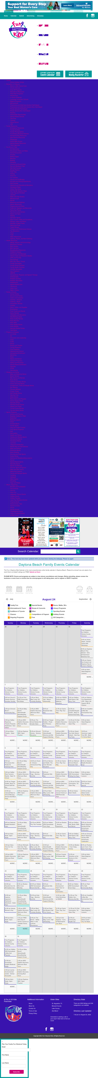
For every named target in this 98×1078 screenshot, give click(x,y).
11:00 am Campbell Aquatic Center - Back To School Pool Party (74, 711)
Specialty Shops (15, 403)
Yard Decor (13, 330)
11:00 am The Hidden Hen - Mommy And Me (74, 897)
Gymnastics (13, 433)
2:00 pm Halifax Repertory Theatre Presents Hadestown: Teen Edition (10, 723)
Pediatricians (14, 282)
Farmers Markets (15, 389)
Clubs (12, 340)
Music (12, 357)
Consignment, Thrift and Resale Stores (22, 385)
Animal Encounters (16, 153)
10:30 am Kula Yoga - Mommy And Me (35, 774)
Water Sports (14, 479)
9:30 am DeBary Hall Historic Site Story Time (74, 699)
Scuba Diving (14, 456)
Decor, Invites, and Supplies (18, 307)
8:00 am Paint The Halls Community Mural (86, 886)
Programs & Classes (12, 332)
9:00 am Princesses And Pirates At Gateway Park (9, 763)
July (11, 599)
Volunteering (14, 370)
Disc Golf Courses (15, 168)
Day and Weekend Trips (17, 166)
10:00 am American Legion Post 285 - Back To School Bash (86, 734)
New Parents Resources (17, 137)
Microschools (14, 103)
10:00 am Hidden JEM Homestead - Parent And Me (35, 886)
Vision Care (13, 288)
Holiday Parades (15, 498)
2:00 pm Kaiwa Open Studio (73, 792)
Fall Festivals (14, 488)
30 (5, 936)
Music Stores (14, 397)
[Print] (79, 589)
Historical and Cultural (17, 351)
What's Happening (12, 485)
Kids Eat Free (14, 395)
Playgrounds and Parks (17, 206)
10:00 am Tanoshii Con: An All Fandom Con (10, 886)
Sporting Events (59, 611)
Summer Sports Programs (18, 467)
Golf (11, 431)
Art (11, 336)
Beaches (13, 158)
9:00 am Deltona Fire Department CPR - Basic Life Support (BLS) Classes (86, 701)
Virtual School (14, 122)
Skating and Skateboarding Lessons (21, 458)
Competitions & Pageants (40, 614)
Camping (13, 162)
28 (69, 871)
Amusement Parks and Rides (19, 151)
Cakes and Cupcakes (16, 298)
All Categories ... (59, 617)
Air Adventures (14, 149)
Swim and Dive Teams (17, 469)
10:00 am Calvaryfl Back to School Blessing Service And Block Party (10, 794)
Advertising (30, 16)
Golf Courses (14, 183)
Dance (12, 343)
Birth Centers (14, 246)
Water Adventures (15, 237)
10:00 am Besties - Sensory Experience (61, 824)
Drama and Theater (16, 345)
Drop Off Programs (16, 90)
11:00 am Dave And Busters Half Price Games (48, 910)
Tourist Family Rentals (17, 408)
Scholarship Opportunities (18, 115)
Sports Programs (11, 412)
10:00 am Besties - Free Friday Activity (74, 847)
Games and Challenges (17, 179)
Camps (8, 80)
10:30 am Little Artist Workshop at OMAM (61, 897)
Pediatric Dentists (15, 279)
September (83, 599)
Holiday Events (14, 496)
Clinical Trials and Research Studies (21, 256)
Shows (12, 508)
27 (57, 871)
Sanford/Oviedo (78, 11)
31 (18, 936)
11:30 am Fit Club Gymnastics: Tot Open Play (74, 722)
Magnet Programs (15, 101)
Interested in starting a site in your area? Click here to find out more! (60, 1019)
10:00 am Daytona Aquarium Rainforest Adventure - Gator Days (10, 900)
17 (18, 809)
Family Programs (15, 347)
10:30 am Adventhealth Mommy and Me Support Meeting (48, 734)
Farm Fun (13, 492)
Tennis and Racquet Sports (18, 473)
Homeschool (14, 95)
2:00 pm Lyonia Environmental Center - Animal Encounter (9, 972)
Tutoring (12, 120)
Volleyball (13, 477)
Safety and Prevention (17, 363)
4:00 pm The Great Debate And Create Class (35, 722)
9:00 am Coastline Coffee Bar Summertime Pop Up (86, 711)
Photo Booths (14, 326)
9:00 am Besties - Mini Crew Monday (23, 886)
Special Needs (37, 605)
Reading (12, 113)
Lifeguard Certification (17, 445)
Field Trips (13, 172)
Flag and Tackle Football (17, 427)
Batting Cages (14, 156)
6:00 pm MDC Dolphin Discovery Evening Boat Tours (61, 734)
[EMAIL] (89, 589)
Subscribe (16, 1072)
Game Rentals (14, 313)
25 (31, 871)
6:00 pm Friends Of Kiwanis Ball (61, 855)
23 (5, 871)
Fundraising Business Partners (19, 134)
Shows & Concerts (38, 608)
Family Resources (11, 126)
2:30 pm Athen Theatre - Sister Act (9, 733)
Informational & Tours (18, 608)
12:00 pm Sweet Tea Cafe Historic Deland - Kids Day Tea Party (74, 734)
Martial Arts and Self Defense (19, 446)
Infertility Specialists (16, 269)
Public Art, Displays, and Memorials (21, 208)
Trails (11, 235)
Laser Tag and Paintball (17, 193)
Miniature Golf (14, 198)
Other (34, 611)
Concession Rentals (16, 303)
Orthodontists (14, 277)
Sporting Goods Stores (17, 405)
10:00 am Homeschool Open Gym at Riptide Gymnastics (60, 887)
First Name (5, 1055)
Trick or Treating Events (17, 513)
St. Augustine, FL (57, 1003)
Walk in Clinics (14, 290)
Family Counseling (15, 263)
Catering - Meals (15, 301)
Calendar (13, 16)
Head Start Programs (16, 94)
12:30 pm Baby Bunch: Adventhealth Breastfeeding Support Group (22, 712)
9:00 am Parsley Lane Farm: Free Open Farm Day (86, 847)
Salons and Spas (15, 214)
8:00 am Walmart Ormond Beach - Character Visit (74, 763)
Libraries (13, 195)
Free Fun (13, 176)
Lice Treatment (14, 271)
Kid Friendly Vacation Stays (18, 191)
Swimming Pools (15, 225)
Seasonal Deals (15, 506)
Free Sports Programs (17, 429)
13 (57, 748)
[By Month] (9, 589)
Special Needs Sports (16, 462)
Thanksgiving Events (16, 511)
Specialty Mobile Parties (17, 328)
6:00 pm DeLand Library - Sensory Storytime (35, 733)
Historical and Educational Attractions (21, 185)
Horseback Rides (15, 187)
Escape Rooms (14, 170)
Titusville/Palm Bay (56, 11)
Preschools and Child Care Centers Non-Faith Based (26, 107)
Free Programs (14, 349)
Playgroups (13, 139)
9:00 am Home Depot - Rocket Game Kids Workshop (86, 642)
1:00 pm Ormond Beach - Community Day (10, 710)
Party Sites (13, 322)
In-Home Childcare (16, 97)
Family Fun (14, 605)
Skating (12, 216)
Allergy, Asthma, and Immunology (20, 242)
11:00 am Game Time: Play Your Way (61, 710)
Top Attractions (14, 231)
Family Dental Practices (17, 265)
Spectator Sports (15, 218)
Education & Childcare (13, 84)
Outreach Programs (16, 361)
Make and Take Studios (17, 197)
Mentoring (13, 355)
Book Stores (14, 380)
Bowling (12, 160)
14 (69, 748)
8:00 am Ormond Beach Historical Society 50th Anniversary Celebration (86, 837)
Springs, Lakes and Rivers (18, 221)
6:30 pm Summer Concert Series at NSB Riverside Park (61, 793)
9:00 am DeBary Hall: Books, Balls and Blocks (74, 824)
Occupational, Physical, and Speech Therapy (23, 275)
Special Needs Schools (17, 116)
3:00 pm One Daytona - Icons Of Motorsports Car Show (61, 920)
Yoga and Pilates (15, 483)
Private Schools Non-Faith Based (20, 111)
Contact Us (32, 1008)
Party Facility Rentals (16, 319)
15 (82, 748)
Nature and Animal (16, 359)
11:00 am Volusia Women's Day (10, 909)
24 (18, 871)
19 (44, 809)
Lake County (56, 1008)
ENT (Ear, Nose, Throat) (17, 261)
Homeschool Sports (16, 439)
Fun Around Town (11, 147)
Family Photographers (17, 132)
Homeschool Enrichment (17, 353)
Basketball (13, 418)
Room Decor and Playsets (18, 399)
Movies (12, 200)
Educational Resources (17, 92)
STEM (12, 368)
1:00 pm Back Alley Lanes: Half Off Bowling (48, 792)
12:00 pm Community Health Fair (72, 919)
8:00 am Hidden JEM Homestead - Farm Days (48, 824)
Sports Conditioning (16, 466)
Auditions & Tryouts (17, 611)
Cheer (12, 422)
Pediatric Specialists (16, 280)
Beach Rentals (14, 376)
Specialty (13, 366)
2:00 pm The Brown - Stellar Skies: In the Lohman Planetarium (34, 921)
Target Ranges (14, 227)
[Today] (29, 589)
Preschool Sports (15, 450)
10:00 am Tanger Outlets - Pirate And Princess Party (48, 722)
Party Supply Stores (16, 324)
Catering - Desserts (16, 300)
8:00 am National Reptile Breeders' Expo (86, 763)
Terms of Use (33, 1011)
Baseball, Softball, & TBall (18, 416)
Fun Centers (14, 177)
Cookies (12, 305)
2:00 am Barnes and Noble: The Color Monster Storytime (48, 763)
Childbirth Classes (15, 252)
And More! (55, 1011)
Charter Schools (15, 88)
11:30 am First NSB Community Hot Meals (23, 699)
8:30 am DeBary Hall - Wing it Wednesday (48, 699)
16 (5, 809)
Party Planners (14, 321)
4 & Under (13, 334)
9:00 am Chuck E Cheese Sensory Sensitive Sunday (10, 699)
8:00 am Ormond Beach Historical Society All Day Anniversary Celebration (86, 826)
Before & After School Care (18, 86)
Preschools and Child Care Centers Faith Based (24, 105)
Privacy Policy (33, 1013)
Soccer (12, 460)
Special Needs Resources (18, 143)
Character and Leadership (18, 338)
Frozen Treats (14, 391)
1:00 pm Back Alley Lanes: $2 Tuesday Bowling (35, 699)
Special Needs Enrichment (18, 364)
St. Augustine (31, 11)
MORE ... (90, 677)
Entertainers (14, 309)
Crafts (12, 342)
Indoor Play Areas (15, 189)
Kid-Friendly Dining (16, 393)
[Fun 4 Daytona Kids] (18, 29)
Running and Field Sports (18, 454)
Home (6, 16)
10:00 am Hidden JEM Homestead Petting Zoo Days (74, 774)
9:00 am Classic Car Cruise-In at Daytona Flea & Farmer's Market (86, 663)
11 (31, 748)
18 (31, 809)
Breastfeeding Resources (18, 250)
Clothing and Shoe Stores (18, 382)
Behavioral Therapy (16, 244)
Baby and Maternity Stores (18, 374)
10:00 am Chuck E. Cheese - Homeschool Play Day (35, 763)
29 (82, 871)
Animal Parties (14, 294)
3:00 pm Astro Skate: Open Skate (9, 835)
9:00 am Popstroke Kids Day (47, 710)
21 (69, 809)
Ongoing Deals (14, 502)
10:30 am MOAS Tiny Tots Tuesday (35, 823)
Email (3, 1047)
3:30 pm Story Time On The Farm (9, 847)
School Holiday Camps (17, 82)
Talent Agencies (15, 145)
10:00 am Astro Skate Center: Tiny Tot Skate (86, 792)
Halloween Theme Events (18, 494)
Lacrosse (13, 443)
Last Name (5, 1063)
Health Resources (11, 240)
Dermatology (14, 260)
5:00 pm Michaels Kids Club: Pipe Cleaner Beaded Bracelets (23, 847)
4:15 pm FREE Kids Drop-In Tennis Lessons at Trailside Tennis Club (23, 921)
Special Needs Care (16, 284)
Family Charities (15, 130)
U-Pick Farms (14, 515)
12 (44, 748)
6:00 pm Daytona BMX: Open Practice (23, 733)
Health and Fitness (16, 435)
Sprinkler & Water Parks (17, 223)
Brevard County (56, 1006)
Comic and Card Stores (17, 384)
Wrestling (13, 481)
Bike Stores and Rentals (17, 378)
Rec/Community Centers (17, 212)
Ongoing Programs (17, 617)
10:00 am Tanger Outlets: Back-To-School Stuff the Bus (10, 784)
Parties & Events (11, 292)
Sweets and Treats (16, 406)
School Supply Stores (16, 401)
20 (57, 809)
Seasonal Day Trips (16, 504)
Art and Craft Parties (16, 296)
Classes (13, 614)
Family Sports (14, 425)
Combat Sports (14, 424)
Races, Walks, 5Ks (60, 605)
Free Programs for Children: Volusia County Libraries (86, 633)
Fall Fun (12, 490)
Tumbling (13, 475)
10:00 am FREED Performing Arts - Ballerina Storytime (61, 700)
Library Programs (59, 608)
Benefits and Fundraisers (17, 487)
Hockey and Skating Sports (18, 437)
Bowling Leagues (15, 420)
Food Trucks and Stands (17, 311)
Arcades (12, 155)
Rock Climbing (14, 452)
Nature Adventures (16, 204)
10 (18, 748)
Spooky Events (14, 509)
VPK (11, 124)
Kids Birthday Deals (16, 317)
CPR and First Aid (15, 258)
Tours (12, 233)
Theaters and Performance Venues (20, 229)
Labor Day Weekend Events (18, 500)
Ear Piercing (14, 387)
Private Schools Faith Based (18, 109)
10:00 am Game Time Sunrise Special (86, 783)
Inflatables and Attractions (18, 315)
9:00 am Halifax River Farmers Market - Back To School (10, 775)
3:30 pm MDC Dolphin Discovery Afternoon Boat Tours (35, 711)
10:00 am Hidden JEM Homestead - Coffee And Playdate (10, 952)
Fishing (12, 174)
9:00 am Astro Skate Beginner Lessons (86, 671)
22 (82, 809)
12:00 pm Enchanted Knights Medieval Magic (10, 963)
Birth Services (14, 248)
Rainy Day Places (15, 210)
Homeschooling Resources (18, 136)
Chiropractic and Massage (18, 254)
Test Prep (13, 118)
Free (33, 617)
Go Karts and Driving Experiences (20, 181)
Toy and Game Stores (17, 410)
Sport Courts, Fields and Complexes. (21, 219)
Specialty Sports (15, 464)
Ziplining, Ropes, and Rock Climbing (21, 239)
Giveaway (40, 16)
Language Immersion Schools (19, 99)
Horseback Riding (15, 441)
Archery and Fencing (16, 414)
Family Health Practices (17, 267)
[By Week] (19, 589)
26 (44, 871)
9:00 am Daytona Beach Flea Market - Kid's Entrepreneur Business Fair (86, 652)
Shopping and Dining (12, 372)
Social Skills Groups (16, 141)
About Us (31, 1006)
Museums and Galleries (17, 202)
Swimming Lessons (16, 471)
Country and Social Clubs (18, 164)
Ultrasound (13, 286)
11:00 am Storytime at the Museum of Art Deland (73, 857)
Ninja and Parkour (15, 448)
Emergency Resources (17, 128)
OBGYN (12, 273)
